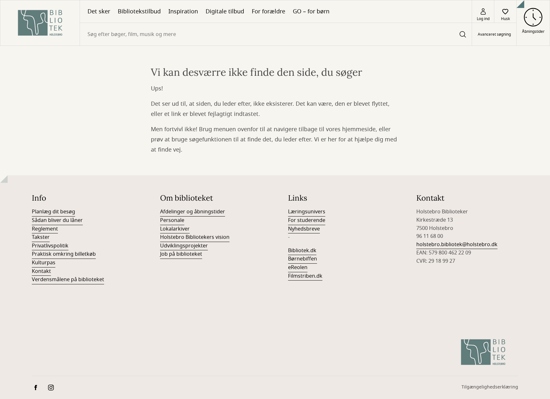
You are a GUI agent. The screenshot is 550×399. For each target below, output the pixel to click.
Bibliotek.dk (302, 250)
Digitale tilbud (225, 11)
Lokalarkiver (175, 229)
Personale (172, 220)
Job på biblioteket (181, 254)
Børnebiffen (302, 259)
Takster (41, 237)
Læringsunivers (306, 212)
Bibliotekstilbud (139, 11)
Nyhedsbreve (304, 229)
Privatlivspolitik (50, 246)
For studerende (306, 220)
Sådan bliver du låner (57, 220)
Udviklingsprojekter (184, 246)
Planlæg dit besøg (53, 212)
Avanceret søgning (494, 34)
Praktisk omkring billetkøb (64, 254)
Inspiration (183, 11)
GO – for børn (311, 11)
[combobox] (276, 34)
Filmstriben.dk (305, 276)
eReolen (297, 267)
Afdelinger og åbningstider (192, 212)
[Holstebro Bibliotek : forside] (40, 23)
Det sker (99, 11)
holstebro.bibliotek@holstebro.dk (456, 244)
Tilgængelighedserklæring (490, 387)
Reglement (45, 229)
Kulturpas (43, 263)
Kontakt (41, 271)
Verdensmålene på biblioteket (68, 279)
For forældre (268, 11)
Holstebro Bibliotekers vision (194, 237)
